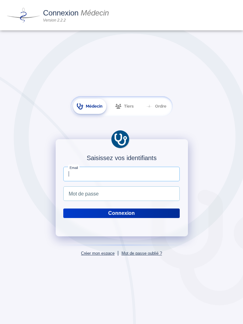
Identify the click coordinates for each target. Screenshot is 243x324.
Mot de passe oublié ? (142, 253)
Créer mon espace (98, 253)
